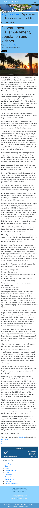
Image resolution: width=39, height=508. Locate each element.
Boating (7, 466)
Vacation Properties (12, 483)
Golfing (7, 472)
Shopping (8, 481)
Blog (3, 14)
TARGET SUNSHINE (9, 2)
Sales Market (9, 479)
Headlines (14, 14)
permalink (4, 439)
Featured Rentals (10, 470)
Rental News (9, 477)
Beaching (8, 464)
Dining (7, 468)
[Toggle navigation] (35, 2)
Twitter (20, 498)
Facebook (14, 498)
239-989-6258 (19, 497)
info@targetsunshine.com (20, 495)
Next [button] (36, 10)
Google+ (25, 498)
